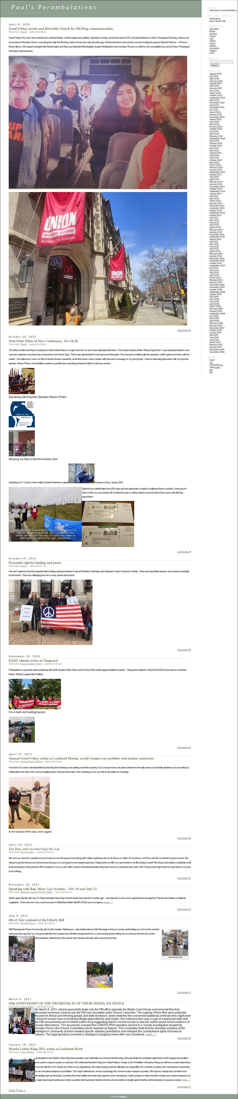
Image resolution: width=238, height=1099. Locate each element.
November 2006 (217, 352)
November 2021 (217, 107)
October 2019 (216, 129)
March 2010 (215, 277)
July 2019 (214, 131)
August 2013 (215, 194)
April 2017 (214, 150)
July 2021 (214, 110)
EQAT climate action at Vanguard (33, 660)
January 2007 (216, 347)
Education (25, 892)
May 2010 (214, 273)
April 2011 (214, 249)
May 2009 (214, 301)
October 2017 (216, 146)
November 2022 (217, 102)
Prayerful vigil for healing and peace (35, 563)
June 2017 (214, 148)
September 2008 (217, 313)
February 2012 (216, 229)
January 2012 (216, 232)
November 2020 (217, 117)
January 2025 (216, 88)
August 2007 (215, 333)
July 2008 (214, 316)
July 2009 (214, 297)
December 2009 (217, 285)
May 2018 (214, 141)
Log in (212, 360)
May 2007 (214, 337)
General (24, 664)
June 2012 (214, 220)
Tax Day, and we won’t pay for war (34, 849)
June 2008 (214, 318)
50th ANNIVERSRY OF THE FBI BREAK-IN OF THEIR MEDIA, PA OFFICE (66, 1003)
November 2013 (217, 186)
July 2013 (214, 196)
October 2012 (216, 210)
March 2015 (215, 165)
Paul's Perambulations (54, 7)
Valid (215, 367)
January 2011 (216, 256)
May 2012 (214, 222)
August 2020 (215, 119)
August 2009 (215, 294)
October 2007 (216, 330)
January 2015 (216, 170)
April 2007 (214, 340)
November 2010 (217, 261)
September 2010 (217, 265)
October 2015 (216, 160)
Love (212, 39)
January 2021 (216, 114)
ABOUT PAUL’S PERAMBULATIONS (223, 10)
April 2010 (214, 275)
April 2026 (214, 78)
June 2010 (214, 270)
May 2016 (214, 155)
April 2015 (214, 162)
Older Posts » (17, 1090)
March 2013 (215, 201)
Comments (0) (184, 330)
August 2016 (215, 153)
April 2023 (214, 100)
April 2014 (214, 179)
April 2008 (214, 321)
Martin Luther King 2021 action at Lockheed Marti (46, 1049)
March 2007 (215, 342)
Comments (216, 365)
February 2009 (216, 309)
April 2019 (214, 134)
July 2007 (214, 335)
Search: (213, 58)
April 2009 (214, 304)
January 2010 (216, 282)
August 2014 (215, 174)
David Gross (215, 18)
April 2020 (214, 124)
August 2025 (215, 83)
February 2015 (216, 167)
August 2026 (215, 74)
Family (212, 31)
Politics (38, 762)
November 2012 (217, 208)
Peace (24, 32)
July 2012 (214, 217)
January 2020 (216, 126)
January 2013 (216, 203)
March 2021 (215, 112)
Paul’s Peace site (218, 21)
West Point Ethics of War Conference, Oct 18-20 (43, 341)
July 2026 (214, 76)
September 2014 (217, 172)
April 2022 (214, 105)
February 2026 (216, 81)
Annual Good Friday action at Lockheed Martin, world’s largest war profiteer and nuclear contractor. (81, 758)
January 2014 (216, 184)
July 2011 (214, 241)
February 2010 (216, 280)
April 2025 (214, 86)
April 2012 (214, 225)
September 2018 (217, 138)
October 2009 (216, 289)
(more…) (108, 902)
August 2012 (215, 215)
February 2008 (216, 323)
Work (212, 53)
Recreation (214, 48)
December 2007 (217, 328)
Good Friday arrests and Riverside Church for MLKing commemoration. (61, 28)
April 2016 (214, 158)
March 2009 (215, 306)
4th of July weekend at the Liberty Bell (36, 920)
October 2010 (216, 263)
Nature (32, 664)
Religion (213, 51)
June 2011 (214, 244)
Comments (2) (184, 992)
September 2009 (217, 292)
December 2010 (217, 258)
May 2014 (214, 177)
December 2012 (217, 206)
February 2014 (216, 182)
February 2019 (216, 136)
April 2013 (214, 198)
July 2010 (214, 268)
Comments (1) (184, 878)
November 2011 (217, 234)
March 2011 (215, 251)
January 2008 (216, 325)
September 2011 (217, 237)
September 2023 (217, 98)
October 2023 (216, 95)
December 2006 (217, 349)
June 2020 (214, 122)
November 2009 (217, 287)
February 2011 (216, 253)
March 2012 (215, 227)
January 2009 (216, 311)
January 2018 (216, 143)
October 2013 (216, 189)
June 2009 (214, 299)
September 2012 (217, 213)
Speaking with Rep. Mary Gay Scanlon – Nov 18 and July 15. (53, 889)
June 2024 (214, 90)
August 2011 (215, 239)
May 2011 (214, 246)
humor (213, 36)
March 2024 (215, 93)
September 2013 (217, 191)
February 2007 (216, 345)
